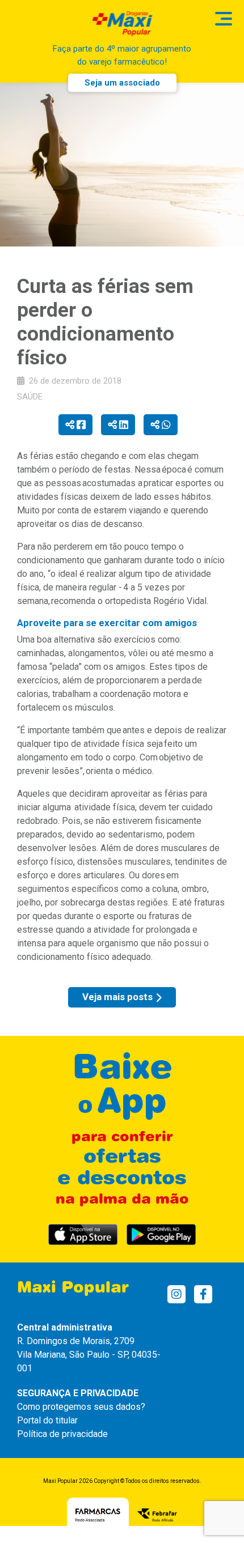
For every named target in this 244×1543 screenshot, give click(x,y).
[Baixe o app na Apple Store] (82, 1234)
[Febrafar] (157, 1514)
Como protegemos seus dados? (81, 1406)
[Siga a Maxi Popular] (176, 1294)
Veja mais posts (117, 996)
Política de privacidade (62, 1434)
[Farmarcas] (97, 1514)
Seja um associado (122, 83)
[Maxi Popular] (122, 23)
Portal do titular (47, 1420)
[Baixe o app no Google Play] (161, 1234)
